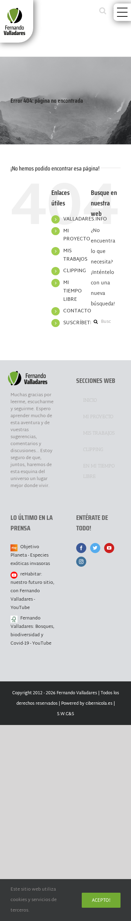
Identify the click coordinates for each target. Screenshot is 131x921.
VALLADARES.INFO (85, 219)
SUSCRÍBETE (78, 323)
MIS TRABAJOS (75, 255)
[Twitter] (95, 548)
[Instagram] (81, 562)
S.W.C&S (65, 714)
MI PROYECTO (76, 235)
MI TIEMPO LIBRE (72, 291)
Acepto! (101, 900)
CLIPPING (74, 271)
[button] (122, 12)
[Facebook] (81, 548)
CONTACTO (77, 311)
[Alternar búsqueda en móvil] (102, 10)
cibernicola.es (99, 704)
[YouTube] (109, 548)
